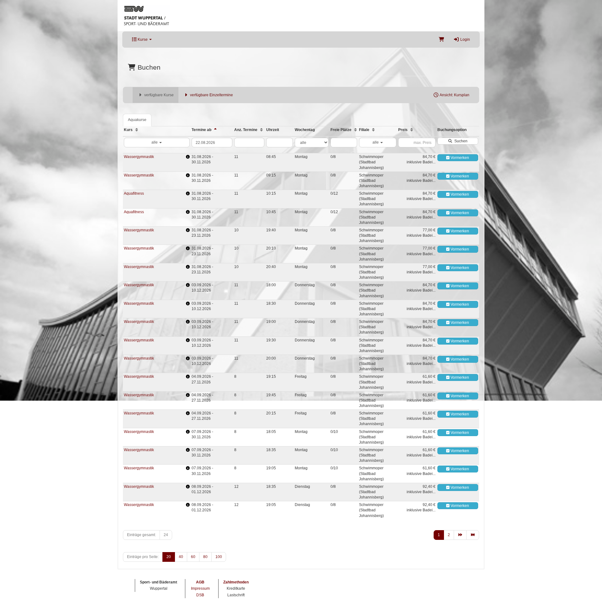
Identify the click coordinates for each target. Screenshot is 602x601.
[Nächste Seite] (460, 535)
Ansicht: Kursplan (454, 95)
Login (464, 39)
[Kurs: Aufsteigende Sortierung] (136, 130)
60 (193, 557)
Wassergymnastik (139, 157)
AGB (200, 582)
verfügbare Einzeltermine (211, 95)
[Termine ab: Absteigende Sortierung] (215, 130)
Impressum (200, 588)
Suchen (459, 141)
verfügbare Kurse (158, 95)
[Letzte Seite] (472, 535)
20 (168, 557)
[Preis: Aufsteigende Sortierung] (411, 130)
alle (155, 142)
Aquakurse (137, 120)
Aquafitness (134, 193)
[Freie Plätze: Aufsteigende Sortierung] (355, 130)
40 (181, 557)
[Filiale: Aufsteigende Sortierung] (373, 130)
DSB (200, 595)
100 (218, 557)
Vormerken (459, 158)
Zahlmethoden (236, 582)
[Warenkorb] (441, 39)
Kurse (143, 39)
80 (205, 557)
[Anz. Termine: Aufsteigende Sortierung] (261, 130)
